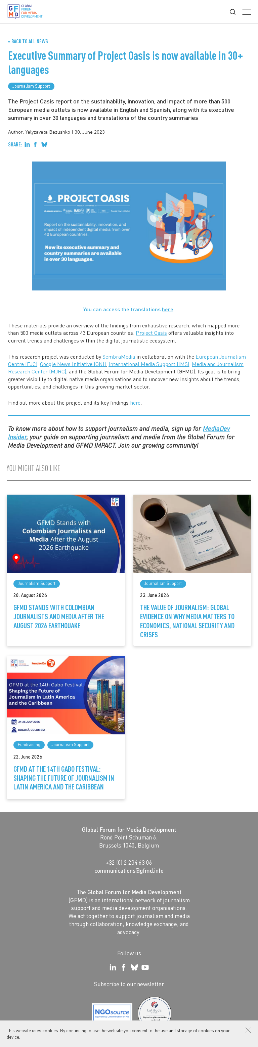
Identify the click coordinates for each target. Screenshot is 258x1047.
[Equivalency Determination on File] (112, 1013)
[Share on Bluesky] (44, 144)
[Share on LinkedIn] (27, 144)
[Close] (248, 1030)
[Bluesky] (134, 967)
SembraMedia (118, 356)
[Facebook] (123, 967)
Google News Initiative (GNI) (73, 363)
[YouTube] (145, 967)
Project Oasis (151, 332)
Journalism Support (31, 86)
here (167, 309)
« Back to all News (28, 41)
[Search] (232, 12)
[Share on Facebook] (35, 144)
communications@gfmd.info (129, 870)
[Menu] (246, 11)
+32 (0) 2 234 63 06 (129, 862)
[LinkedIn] (113, 967)
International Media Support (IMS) (149, 363)
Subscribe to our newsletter (129, 984)
